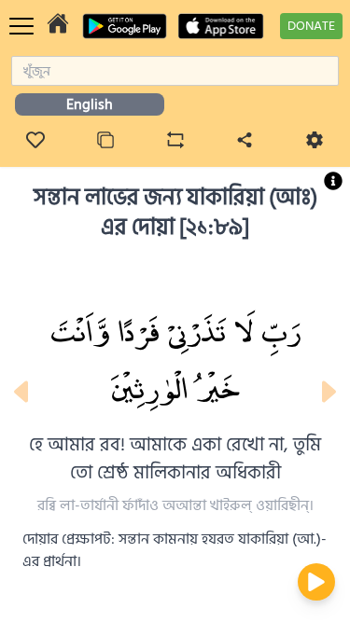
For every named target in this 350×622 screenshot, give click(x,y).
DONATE (311, 25)
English (89, 104)
